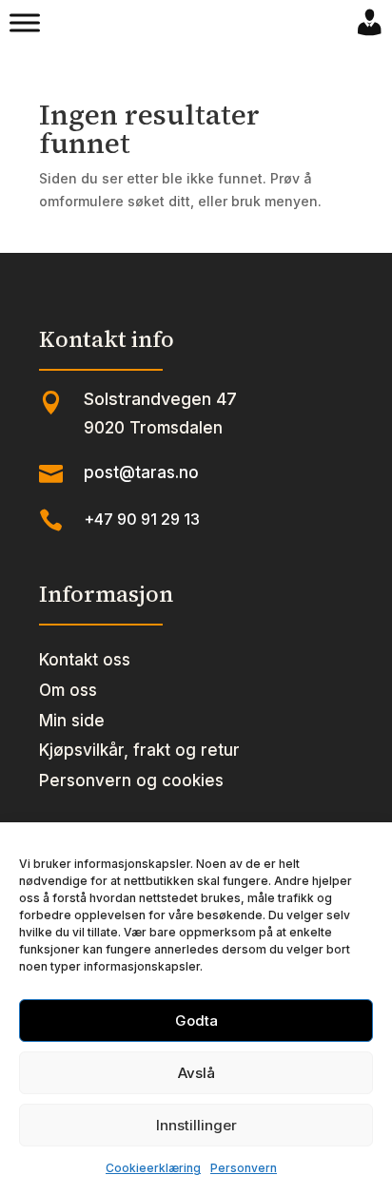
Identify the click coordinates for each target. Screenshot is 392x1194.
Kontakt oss (84, 659)
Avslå (196, 1073)
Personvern (243, 1168)
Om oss (68, 690)
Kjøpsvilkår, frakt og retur (139, 750)
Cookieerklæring (153, 1168)
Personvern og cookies (131, 780)
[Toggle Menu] (25, 23)
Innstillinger (196, 1125)
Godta (196, 1020)
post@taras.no (141, 472)
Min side (72, 720)
